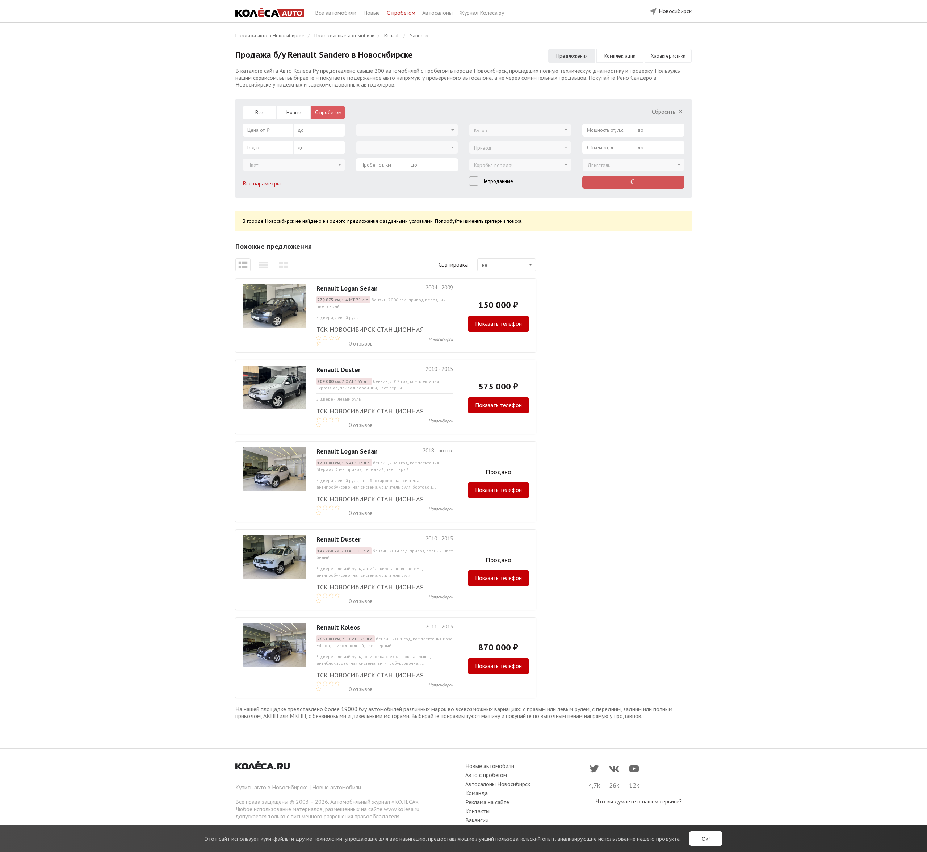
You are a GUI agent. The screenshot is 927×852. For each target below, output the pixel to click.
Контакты (477, 811)
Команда (476, 793)
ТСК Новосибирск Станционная (370, 329)
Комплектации (620, 56)
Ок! (706, 838)
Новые (372, 12)
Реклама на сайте (487, 802)
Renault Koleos (338, 627)
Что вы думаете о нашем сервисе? (639, 801)
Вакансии (476, 820)
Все (259, 112)
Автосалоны (438, 12)
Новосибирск (440, 339)
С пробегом (402, 12)
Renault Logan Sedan (347, 288)
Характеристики (668, 56)
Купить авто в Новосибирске (271, 787)
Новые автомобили (336, 787)
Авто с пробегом (486, 774)
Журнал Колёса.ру (482, 12)
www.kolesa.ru (401, 809)
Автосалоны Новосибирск (497, 784)
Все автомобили (336, 12)
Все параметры (262, 183)
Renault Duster (338, 370)
